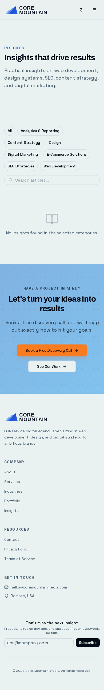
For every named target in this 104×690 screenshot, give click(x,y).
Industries (13, 491)
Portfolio (12, 500)
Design (55, 142)
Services (12, 481)
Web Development (59, 166)
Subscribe (88, 642)
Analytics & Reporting (40, 130)
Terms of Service (19, 558)
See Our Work (49, 366)
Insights (11, 510)
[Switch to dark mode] (81, 9)
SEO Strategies (21, 166)
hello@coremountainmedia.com (39, 587)
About (9, 472)
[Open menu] (94, 9)
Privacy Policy (16, 549)
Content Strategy (24, 142)
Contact (11, 539)
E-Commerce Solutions (67, 154)
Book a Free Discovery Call (49, 350)
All (10, 130)
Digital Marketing (23, 154)
